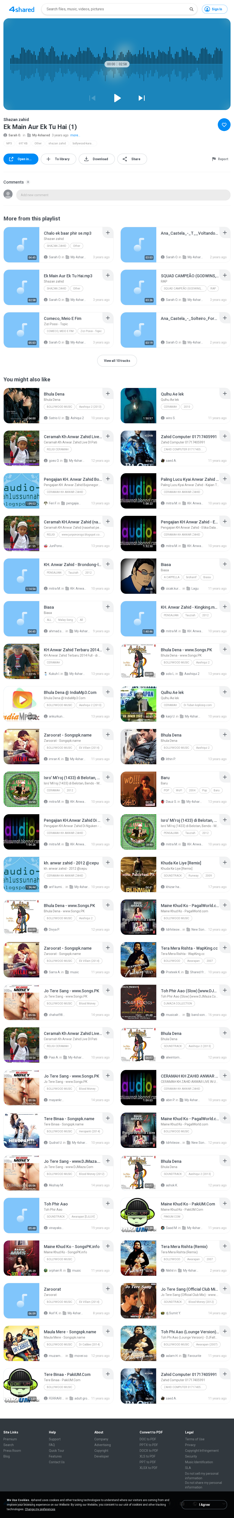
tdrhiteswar (174, 929)
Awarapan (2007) (207, 1344)
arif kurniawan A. (57, 887)
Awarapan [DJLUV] (83, 1216)
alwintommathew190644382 (174, 1057)
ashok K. (172, 1185)
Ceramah (170, 406)
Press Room (12, 1450)
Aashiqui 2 (203, 662)
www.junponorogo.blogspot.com (82, 534)
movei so (81, 1356)
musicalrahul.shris (174, 1015)
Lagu (195, 588)
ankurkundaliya (57, 716)
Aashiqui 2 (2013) (90, 406)
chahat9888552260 (57, 1015)
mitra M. (172, 503)
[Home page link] (21, 9)
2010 (187, 406)
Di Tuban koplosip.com (198, 705)
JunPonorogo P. (57, 546)
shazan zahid (57, 143)
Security (191, 1456)
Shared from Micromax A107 (198, 972)
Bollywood (172, 960)
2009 (208, 875)
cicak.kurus (174, 588)
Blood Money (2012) (91, 1174)
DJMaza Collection (178, 1003)
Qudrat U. (55, 1142)
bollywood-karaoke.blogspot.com (85, 143)
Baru (217, 790)
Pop (166, 790)
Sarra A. (55, 972)
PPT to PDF (148, 1462)
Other (38, 143)
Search (8, 1445)
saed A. (171, 460)
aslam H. (172, 1356)
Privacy (190, 1445)
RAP (213, 288)
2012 (88, 572)
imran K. (55, 759)
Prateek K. (173, 972)
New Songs (199, 929)
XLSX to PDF (148, 1468)
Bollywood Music (59, 406)
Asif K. (53, 1313)
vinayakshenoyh (57, 1228)
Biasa (207, 577)
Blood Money (87, 1003)
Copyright (101, 1450)
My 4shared (41, 135)
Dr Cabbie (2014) (89, 1344)
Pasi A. (54, 1057)
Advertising (102, 1445)
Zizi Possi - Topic (91, 331)
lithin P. (171, 759)
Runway (194, 875)
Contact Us (57, 1462)
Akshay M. (56, 1185)
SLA (188, 1468)
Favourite (194, 1356)
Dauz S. (171, 801)
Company (101, 1439)
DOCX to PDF (149, 1450)
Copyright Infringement (202, 1450)
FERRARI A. (57, 1398)
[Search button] (191, 9)
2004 (192, 790)
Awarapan (193, 960)
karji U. (170, 716)
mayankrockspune (57, 1100)
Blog (6, 1456)
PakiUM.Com (172, 1216)
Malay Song (65, 620)
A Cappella (171, 577)
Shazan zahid (56, 246)
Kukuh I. (54, 674)
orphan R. (56, 1270)
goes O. (54, 460)
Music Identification (199, 1462)
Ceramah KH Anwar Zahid (65, 492)
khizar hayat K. (174, 887)
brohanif (191, 577)
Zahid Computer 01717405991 (184, 449)
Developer (101, 1456)
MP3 (9, 143)
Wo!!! (179, 790)
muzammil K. (57, 1356)
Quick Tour (56, 1450)
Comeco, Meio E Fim (60, 331)
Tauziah (73, 572)
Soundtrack (173, 875)
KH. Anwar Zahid (195, 503)
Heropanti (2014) (89, 1131)
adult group (82, 1398)
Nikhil (169, 1270)
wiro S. (171, 418)
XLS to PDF (147, 1456)
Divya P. (54, 929)
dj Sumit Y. (173, 1313)
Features (55, 1456)
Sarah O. (14, 135)
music (74, 972)
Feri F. (53, 503)
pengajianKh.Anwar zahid (74, 503)
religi (51, 534)
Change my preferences (40, 1509)
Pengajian (54, 572)
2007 (210, 960)
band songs (199, 1015)
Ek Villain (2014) (89, 747)
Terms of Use (195, 1439)
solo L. (170, 674)
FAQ (52, 1445)
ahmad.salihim (57, 631)
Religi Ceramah (58, 449)
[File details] (21, 244)
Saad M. (172, 1228)
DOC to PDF (148, 1439)
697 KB (23, 143)
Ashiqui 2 (77, 418)
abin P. (170, 1100)
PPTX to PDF (149, 1445)
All (49, 620)
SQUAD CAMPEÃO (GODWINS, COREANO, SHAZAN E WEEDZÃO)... (185, 288)
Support (55, 1439)
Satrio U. (55, 418)
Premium (10, 1439)
